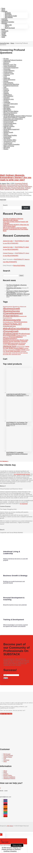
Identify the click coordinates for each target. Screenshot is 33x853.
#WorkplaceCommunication (11, 340)
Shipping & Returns (9, 778)
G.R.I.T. (7, 26)
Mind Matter (6, 108)
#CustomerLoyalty (23, 316)
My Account (6, 754)
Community (4, 31)
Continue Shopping (10, 851)
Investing (6, 100)
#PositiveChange (10, 333)
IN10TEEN (8, 14)
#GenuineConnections (20, 322)
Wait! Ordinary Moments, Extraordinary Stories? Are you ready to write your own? (15, 177)
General (5, 91)
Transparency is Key (9, 141)
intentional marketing (20, 346)
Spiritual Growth (8, 132)
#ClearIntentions (11, 315)
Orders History (7, 757)
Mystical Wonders (8, 114)
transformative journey (16, 354)
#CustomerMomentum (7, 317)
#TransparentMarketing (16, 337)
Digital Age (6, 78)
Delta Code (8, 25)
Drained (5, 81)
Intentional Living (8, 99)
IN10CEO (8, 13)
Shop (5, 761)
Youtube (3, 35)
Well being (6, 147)
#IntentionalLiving (9, 326)
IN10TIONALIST (8, 96)
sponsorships (23, 351)
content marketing (14, 343)
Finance (5, 88)
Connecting (6, 69)
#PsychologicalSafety (9, 335)
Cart (4, 758)
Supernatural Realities (10, 135)
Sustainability (7, 137)
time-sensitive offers (7, 354)
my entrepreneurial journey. (22, 474)
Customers (6, 75)
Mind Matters (7, 110)
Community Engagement (10, 67)
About (3, 10)
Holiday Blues (7, 94)
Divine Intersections (9, 79)
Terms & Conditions (9, 777)
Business (6, 63)
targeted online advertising (17, 352)
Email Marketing (8, 82)
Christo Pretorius (8, 253)
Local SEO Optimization (10, 103)
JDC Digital (10, 825)
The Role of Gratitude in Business (13, 218)
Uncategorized (7, 143)
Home (3, 8)
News (5, 772)
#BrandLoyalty (23, 306)
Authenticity (6, 61)
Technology (6, 138)
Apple (3, 37)
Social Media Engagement (11, 129)
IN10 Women (9, 17)
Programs (4, 11)
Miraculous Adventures (10, 113)
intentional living (9, 346)
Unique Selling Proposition (11, 144)
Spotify (3, 34)
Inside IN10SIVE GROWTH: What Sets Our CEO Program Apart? (18, 294)
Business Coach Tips (9, 64)
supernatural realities (7, 352)
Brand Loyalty (24, 340)
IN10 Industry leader (11, 16)
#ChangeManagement (13, 313)
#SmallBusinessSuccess (21, 335)
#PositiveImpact (24, 334)
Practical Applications (9, 123)
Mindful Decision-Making (10, 111)
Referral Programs (8, 126)
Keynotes (4, 23)
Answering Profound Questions (12, 60)
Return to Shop (17, 845)
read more (3, 199)
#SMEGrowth (5, 337)
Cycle (5, 76)
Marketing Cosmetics (7, 22)
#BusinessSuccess (11, 311)
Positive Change (20, 349)
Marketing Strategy (9, 107)
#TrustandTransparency (10, 338)
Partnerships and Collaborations (13, 119)
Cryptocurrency (8, 72)
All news (6, 58)
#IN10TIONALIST (12, 324)
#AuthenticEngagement (7, 306)
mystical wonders (11, 349)
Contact (3, 32)
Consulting (4, 20)
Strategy (5, 134)
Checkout (6, 760)
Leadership (6, 102)
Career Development (9, 66)
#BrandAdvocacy (16, 306)
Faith (4, 87)
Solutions (6, 131)
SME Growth (7, 128)
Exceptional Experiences (10, 85)
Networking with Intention (10, 220)
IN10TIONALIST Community (16, 344)
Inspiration (6, 97)
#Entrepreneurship (12, 320)
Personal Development (10, 120)
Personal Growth (8, 122)
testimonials (25, 352)
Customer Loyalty (8, 73)
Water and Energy (8, 146)
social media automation (13, 351)
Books (3, 29)
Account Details (8, 755)
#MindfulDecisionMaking (16, 328)
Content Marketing (8, 70)
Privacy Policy (7, 775)
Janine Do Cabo (8, 241)
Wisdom (5, 149)
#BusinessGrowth (11, 308)
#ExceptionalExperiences (8, 322)
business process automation (11, 341)
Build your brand (10, 28)
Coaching (4, 19)
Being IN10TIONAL (19, 265)
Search (5, 205)
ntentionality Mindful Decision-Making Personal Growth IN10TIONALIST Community (17, 116)
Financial (6, 90)
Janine (4, 183)
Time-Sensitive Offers (9, 140)
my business (23, 503)
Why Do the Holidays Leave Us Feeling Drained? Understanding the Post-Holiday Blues (15, 229)
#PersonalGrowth (10, 331)
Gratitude (6, 93)
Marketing (6, 105)
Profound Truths (8, 125)
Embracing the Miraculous (11, 84)
